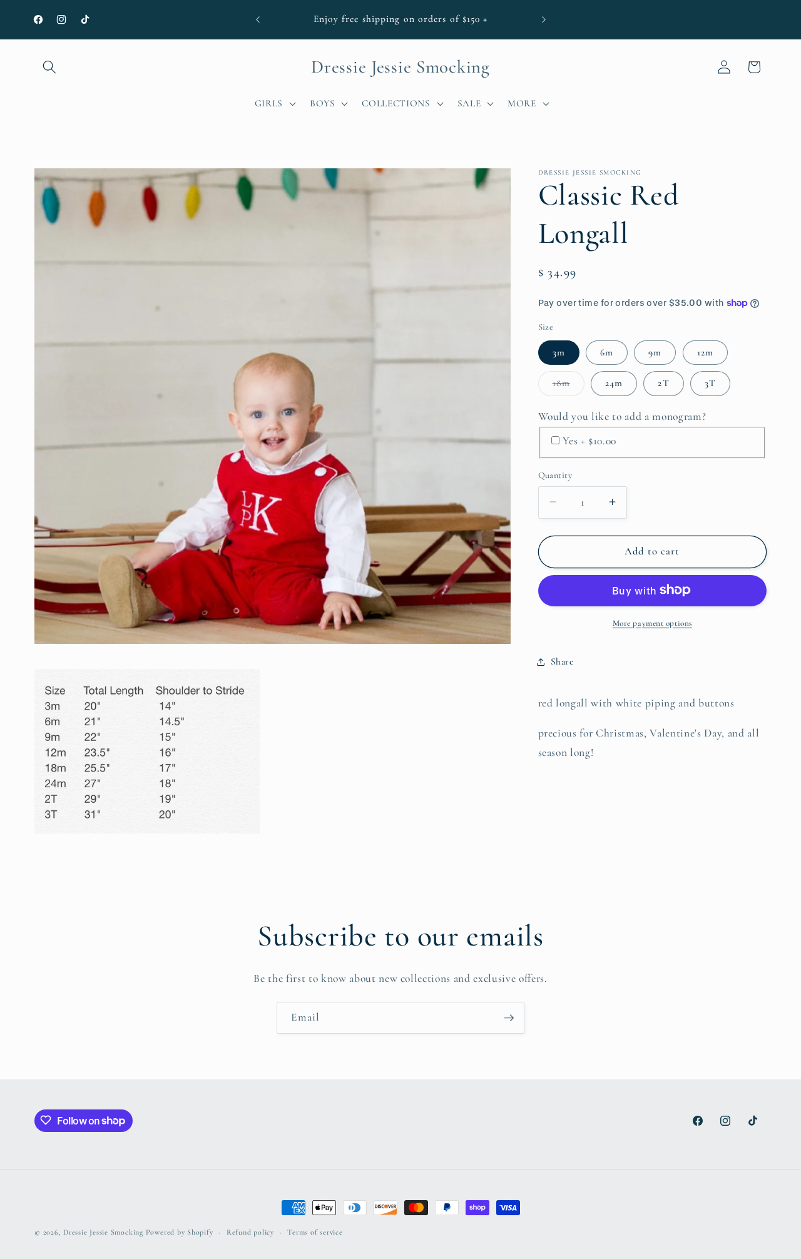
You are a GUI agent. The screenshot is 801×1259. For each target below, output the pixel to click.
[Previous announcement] (258, 19)
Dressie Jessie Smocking (103, 1232)
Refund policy (250, 1232)
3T (710, 383)
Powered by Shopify (179, 1232)
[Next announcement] (544, 19)
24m (614, 383)
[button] (49, 67)
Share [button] (562, 661)
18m (568, 386)
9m (654, 352)
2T (663, 383)
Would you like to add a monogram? (622, 416)
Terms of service (314, 1232)
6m (606, 352)
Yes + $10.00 (589, 440)
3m (559, 352)
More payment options (652, 623)
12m (705, 352)
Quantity (555, 474)
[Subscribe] (509, 1018)
